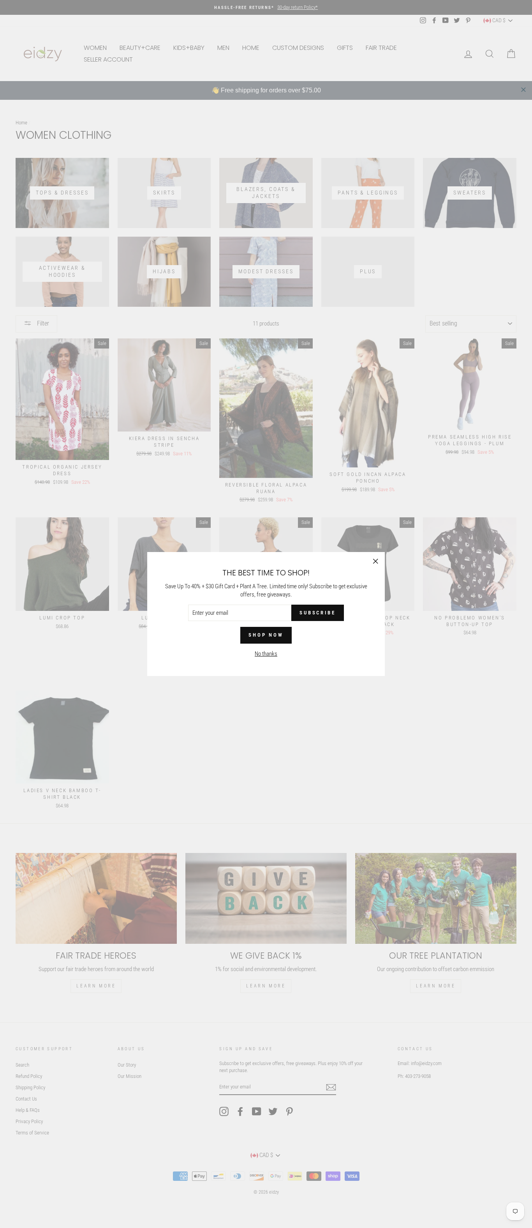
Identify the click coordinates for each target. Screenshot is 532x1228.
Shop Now (266, 635)
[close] (523, 90)
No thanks (266, 653)
